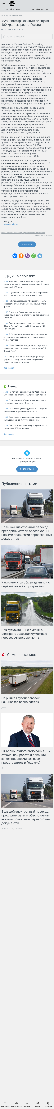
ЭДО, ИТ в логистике (11, 828)
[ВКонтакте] (14, 255)
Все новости (9, 368)
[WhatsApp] (33, 255)
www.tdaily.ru (10, 224)
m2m (43, 233)
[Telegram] (39, 255)
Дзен (3, 707)
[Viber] (27, 255)
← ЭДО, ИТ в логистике (11, 15)
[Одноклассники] (21, 255)
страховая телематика (31, 233)
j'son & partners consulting (11, 233)
